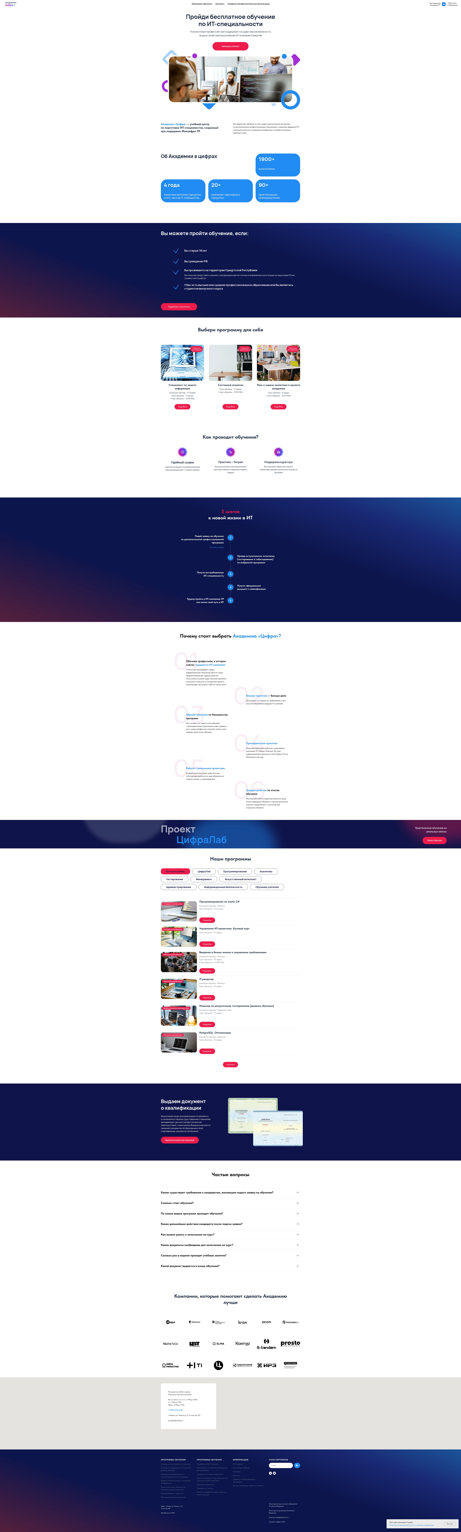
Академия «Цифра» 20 (276, 1522)
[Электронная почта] (274, 1473)
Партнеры (236, 1472)
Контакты (236, 1475)
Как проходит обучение (241, 1468)
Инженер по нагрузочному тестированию (176, 1464)
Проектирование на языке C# (172, 1493)
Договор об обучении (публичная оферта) (248, 1486)
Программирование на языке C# (173, 1497)
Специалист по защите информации (210, 1474)
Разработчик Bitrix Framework (207, 1464)
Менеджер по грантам (205, 1488)
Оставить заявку (217, 547)
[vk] (270, 1473)
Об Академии (238, 1464)
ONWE (172, 1513)
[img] (10, 3)
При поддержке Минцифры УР (435, 4)
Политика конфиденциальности (278, 1517)
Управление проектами (205, 1484)
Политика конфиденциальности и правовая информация (412, 1525)
